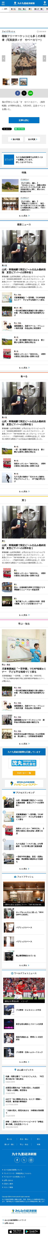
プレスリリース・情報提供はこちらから (17, 1173)
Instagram (31, 1160)
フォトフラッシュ (8, 31)
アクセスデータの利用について (14, 1177)
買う (30, 9)
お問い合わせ (8, 1180)
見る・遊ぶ (22, 9)
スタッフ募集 (8, 1187)
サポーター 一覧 (24, 773)
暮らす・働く (39, 9)
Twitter (24, 1160)
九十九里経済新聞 (24, 3)
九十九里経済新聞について (13, 1170)
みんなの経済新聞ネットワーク (24, 1211)
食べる (13, 9)
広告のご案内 (8, 1184)
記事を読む (24, 120)
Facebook (17, 1160)
